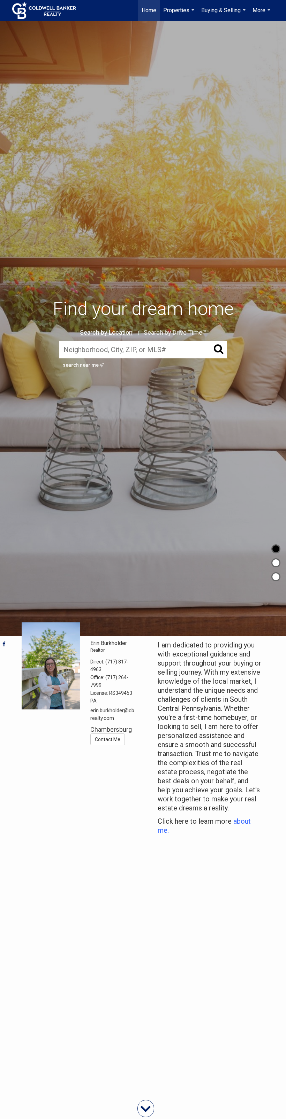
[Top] (275, 548)
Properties (179, 14)
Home (149, 10)
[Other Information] (275, 576)
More (262, 14)
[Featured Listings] (275, 562)
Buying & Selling (224, 14)
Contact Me (107, 739)
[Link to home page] (47, 10)
